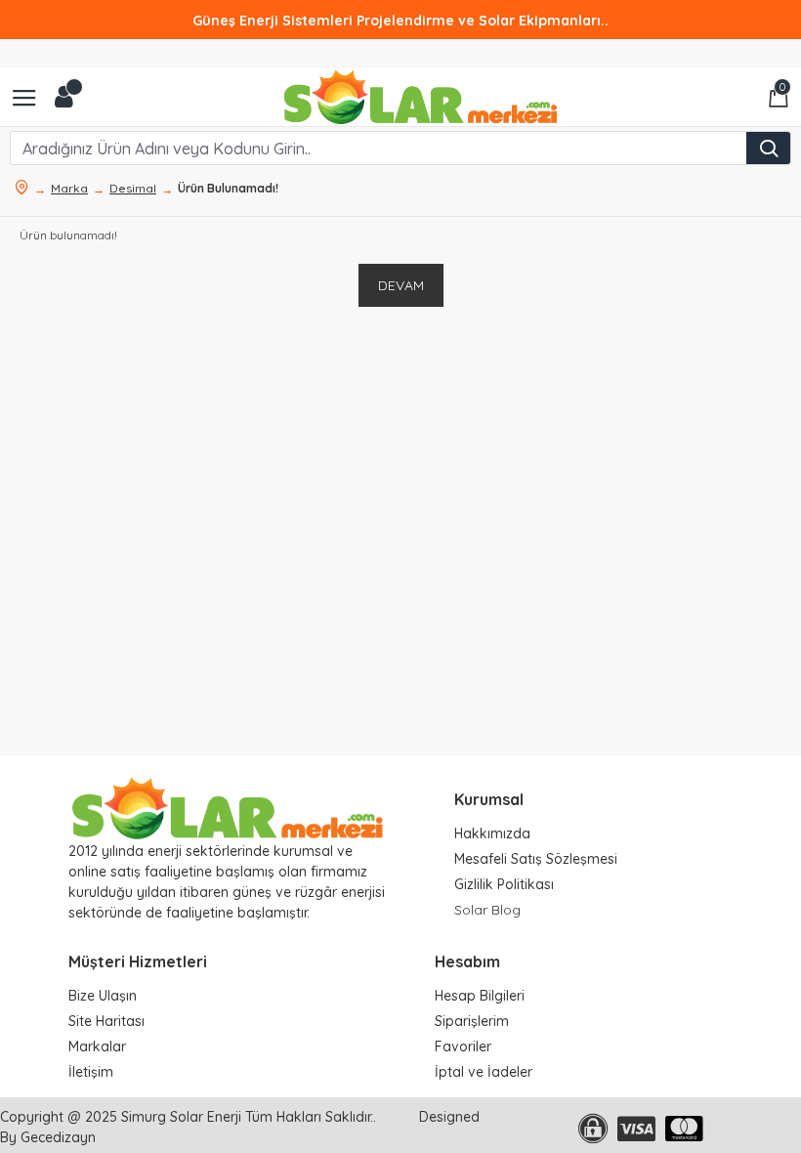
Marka (69, 188)
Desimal (132, 188)
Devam (401, 285)
